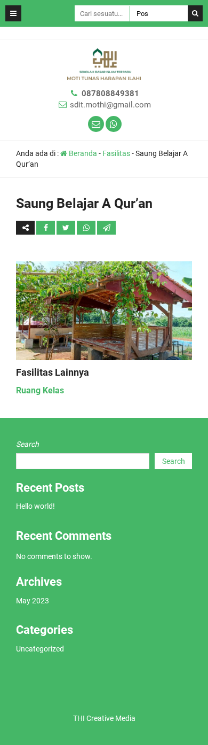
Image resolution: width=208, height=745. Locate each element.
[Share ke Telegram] (106, 227)
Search (27, 444)
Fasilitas (116, 153)
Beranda (82, 153)
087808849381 (110, 93)
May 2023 (32, 600)
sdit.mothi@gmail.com (110, 105)
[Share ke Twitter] (67, 227)
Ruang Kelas (40, 390)
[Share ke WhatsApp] (86, 228)
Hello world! (35, 506)
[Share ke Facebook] (46, 227)
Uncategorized (40, 649)
